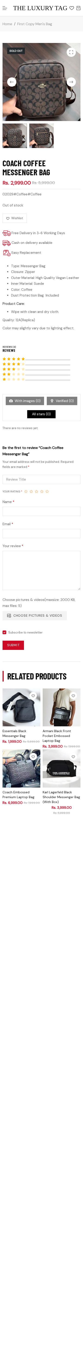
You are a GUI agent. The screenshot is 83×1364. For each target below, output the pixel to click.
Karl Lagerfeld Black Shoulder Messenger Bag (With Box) (61, 797)
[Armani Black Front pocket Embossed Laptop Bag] (61, 707)
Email (8, 524)
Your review (13, 546)
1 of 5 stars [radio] (26, 491)
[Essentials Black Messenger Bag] (21, 707)
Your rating (12, 491)
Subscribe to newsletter (25, 632)
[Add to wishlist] (33, 695)
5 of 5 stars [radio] (47, 491)
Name (8, 502)
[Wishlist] (71, 8)
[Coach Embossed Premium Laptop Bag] (21, 768)
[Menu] (5, 8)
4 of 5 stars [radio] (41, 491)
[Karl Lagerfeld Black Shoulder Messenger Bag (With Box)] (61, 768)
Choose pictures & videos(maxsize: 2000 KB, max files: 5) (39, 602)
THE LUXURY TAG (40, 8)
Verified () (64, 401)
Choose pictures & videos (37, 615)
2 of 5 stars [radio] (31, 491)
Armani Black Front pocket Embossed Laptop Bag (57, 736)
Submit (13, 645)
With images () (27, 401)
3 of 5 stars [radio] (36, 491)
